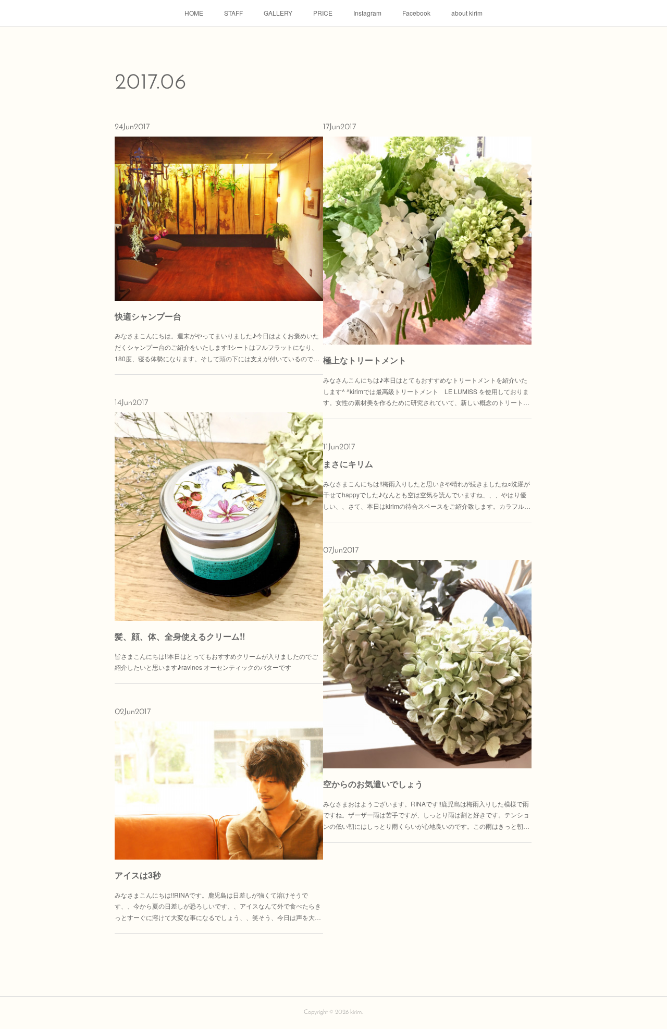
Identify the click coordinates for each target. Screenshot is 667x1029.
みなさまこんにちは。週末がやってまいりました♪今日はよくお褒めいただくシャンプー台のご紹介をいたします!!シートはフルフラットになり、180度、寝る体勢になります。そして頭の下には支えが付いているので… (217, 346)
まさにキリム (348, 464)
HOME (193, 12)
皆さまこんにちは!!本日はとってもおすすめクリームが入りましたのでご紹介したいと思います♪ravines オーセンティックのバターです (216, 662)
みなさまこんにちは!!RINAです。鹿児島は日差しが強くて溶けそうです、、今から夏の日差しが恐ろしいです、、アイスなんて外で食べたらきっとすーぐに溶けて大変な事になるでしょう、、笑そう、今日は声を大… (218, 906)
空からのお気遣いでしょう (373, 784)
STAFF (233, 12)
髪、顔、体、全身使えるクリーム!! (180, 636)
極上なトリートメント (364, 360)
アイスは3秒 (138, 875)
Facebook (416, 12)
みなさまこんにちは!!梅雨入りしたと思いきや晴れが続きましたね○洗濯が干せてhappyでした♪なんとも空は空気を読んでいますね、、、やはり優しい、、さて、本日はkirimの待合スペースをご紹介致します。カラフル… (426, 494)
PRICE (322, 12)
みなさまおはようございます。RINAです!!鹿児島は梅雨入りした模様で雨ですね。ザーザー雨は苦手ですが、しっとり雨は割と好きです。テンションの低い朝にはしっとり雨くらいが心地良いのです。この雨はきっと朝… (426, 814)
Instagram (367, 12)
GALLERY (278, 12)
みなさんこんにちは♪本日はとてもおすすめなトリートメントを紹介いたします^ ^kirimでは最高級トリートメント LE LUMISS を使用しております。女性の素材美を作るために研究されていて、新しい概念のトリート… (426, 391)
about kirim (467, 12)
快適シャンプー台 (148, 316)
